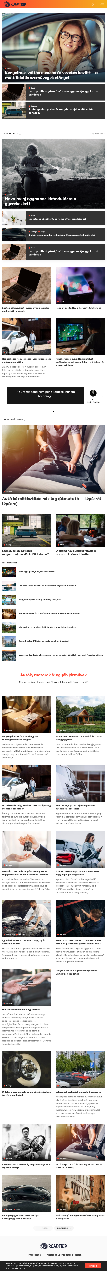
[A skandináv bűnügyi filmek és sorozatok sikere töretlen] (80, 530)
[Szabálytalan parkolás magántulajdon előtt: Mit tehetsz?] (14, 110)
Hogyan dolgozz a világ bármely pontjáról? (40, 599)
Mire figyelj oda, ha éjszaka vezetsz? (37, 571)
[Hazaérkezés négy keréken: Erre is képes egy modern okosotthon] (26, 336)
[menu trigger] (102, 4)
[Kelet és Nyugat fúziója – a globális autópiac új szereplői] (80, 783)
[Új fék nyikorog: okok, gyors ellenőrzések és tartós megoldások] (26, 1069)
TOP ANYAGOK (11, 133)
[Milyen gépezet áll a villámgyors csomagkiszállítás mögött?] (9, 614)
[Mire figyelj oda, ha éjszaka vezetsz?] (9, 572)
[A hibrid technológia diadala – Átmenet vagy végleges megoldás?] (80, 849)
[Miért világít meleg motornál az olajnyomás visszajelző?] (80, 1193)
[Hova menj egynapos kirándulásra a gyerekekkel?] (53, 174)
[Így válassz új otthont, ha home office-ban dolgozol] (14, 218)
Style (9, 68)
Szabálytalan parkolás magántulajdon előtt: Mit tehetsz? (61, 111)
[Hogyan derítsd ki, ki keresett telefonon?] (80, 285)
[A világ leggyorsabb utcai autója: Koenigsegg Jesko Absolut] (14, 234)
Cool (33, 88)
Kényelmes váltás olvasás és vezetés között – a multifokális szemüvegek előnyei (51, 75)
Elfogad (93, 1265)
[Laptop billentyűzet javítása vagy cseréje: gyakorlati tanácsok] (14, 92)
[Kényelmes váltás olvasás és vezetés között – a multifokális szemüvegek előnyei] (53, 47)
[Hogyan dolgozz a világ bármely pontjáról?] (9, 600)
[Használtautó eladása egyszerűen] (26, 987)
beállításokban (18, 1268)
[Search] (97, 4)
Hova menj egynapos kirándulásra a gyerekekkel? (40, 201)
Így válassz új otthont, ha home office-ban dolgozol (57, 218)
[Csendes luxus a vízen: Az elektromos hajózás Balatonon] (9, 586)
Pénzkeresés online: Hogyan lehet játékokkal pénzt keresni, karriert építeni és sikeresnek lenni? (80, 362)
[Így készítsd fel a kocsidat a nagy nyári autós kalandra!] (26, 918)
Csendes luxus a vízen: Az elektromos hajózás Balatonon (47, 585)
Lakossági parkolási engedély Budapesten (79, 1091)
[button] (4, 396)
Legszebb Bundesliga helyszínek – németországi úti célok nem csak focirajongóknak (61, 655)
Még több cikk (97, 134)
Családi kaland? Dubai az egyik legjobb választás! (44, 641)
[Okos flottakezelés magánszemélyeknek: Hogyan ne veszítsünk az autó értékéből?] (26, 849)
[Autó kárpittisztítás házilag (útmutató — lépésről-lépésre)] (53, 459)
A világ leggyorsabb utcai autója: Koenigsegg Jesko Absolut (62, 235)
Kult (62, 545)
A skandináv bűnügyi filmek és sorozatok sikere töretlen (76, 552)
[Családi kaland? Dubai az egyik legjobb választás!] (9, 641)
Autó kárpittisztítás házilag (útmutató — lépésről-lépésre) (52, 501)
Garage (34, 106)
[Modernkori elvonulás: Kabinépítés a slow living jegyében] (9, 627)
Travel (9, 194)
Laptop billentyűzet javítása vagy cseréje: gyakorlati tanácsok (64, 93)
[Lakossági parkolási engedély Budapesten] (80, 1069)
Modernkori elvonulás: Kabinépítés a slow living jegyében (47, 627)
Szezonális (10, 934)
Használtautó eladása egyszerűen (21, 1009)
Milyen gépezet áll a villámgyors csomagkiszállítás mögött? (49, 613)
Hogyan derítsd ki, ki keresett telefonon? (78, 307)
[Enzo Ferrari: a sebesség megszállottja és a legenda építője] (26, 1142)
